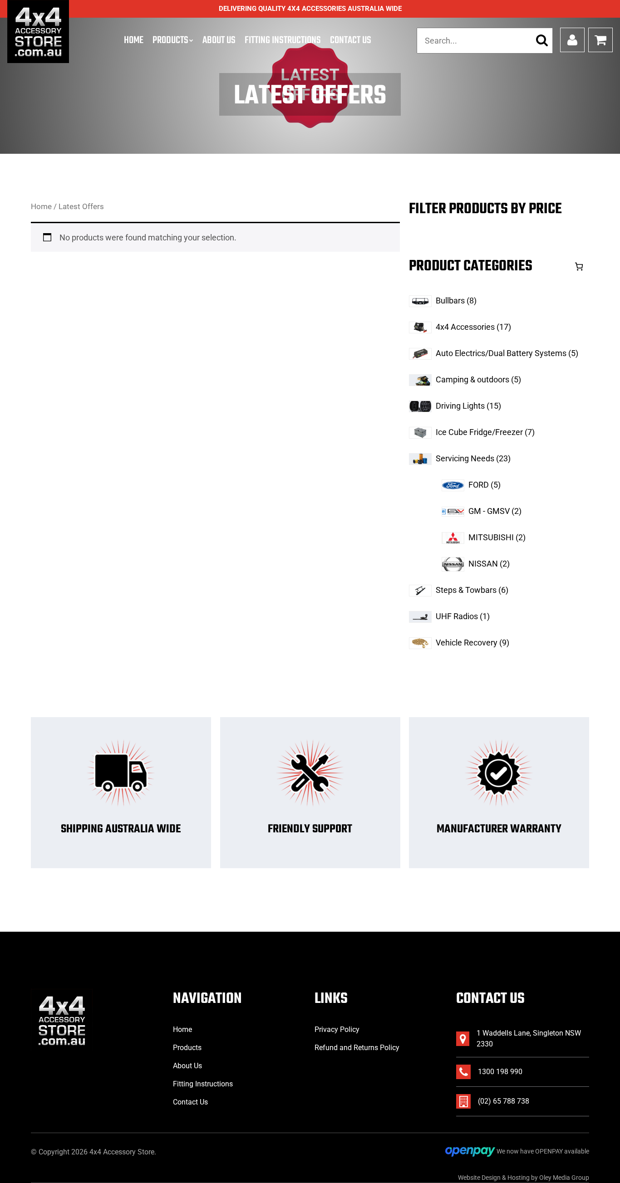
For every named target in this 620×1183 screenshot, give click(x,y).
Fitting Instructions (283, 40)
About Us (219, 40)
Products (170, 40)
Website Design (479, 1177)
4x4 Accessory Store (121, 1152)
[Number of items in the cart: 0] (579, 266)
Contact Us (350, 40)
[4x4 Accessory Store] (38, 31)
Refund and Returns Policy (357, 1047)
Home (133, 40)
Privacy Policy (337, 1029)
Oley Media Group (564, 1177)
